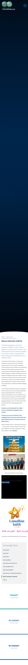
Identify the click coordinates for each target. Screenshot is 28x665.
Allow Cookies (5, 482)
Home (3, 337)
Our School (9, 337)
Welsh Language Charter (8, 338)
